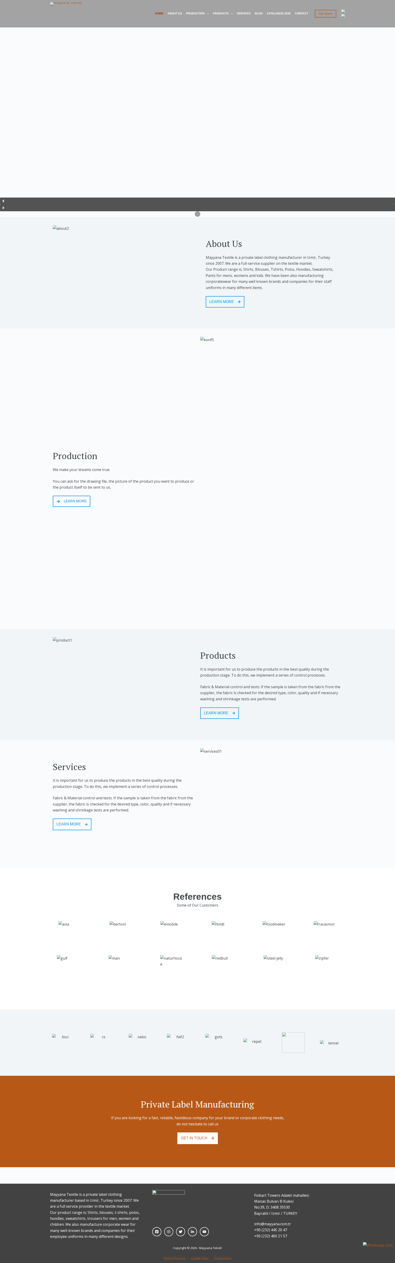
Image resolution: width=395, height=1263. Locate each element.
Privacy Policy (223, 1258)
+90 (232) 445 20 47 (270, 1229)
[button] (197, 201)
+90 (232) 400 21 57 (270, 1236)
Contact (301, 13)
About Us (175, 13)
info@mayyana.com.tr (272, 1223)
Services (244, 13)
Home (159, 13)
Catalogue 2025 (279, 13)
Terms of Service (174, 1258)
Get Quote (325, 13)
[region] (197, 108)
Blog (259, 13)
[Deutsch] (343, 16)
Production (195, 13)
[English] (343, 11)
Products (221, 13)
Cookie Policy (199, 1258)
